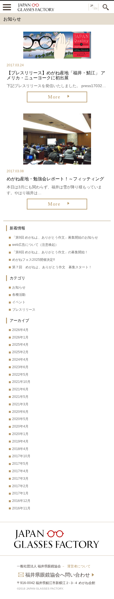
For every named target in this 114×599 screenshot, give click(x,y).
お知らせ (18, 287)
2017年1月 (20, 493)
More (54, 97)
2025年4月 (20, 345)
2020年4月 (20, 426)
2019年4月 (20, 441)
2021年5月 (20, 397)
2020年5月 (20, 419)
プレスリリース (23, 310)
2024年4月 (20, 360)
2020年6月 (20, 412)
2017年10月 (21, 456)
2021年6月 (20, 389)
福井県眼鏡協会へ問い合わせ (57, 575)
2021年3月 (20, 404)
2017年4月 (20, 471)
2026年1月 (20, 337)
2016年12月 (21, 501)
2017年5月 (20, 464)
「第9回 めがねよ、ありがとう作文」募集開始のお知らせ (55, 237)
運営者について (78, 566)
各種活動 (18, 295)
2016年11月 (21, 508)
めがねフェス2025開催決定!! (33, 260)
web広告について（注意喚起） (35, 245)
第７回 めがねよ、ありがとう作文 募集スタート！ (52, 267)
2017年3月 (20, 479)
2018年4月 (20, 449)
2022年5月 (20, 374)
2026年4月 (20, 330)
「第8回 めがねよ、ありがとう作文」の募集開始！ (50, 252)
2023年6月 (20, 367)
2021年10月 (21, 382)
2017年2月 (20, 486)
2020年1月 (20, 434)
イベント (18, 302)
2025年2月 (20, 352)
